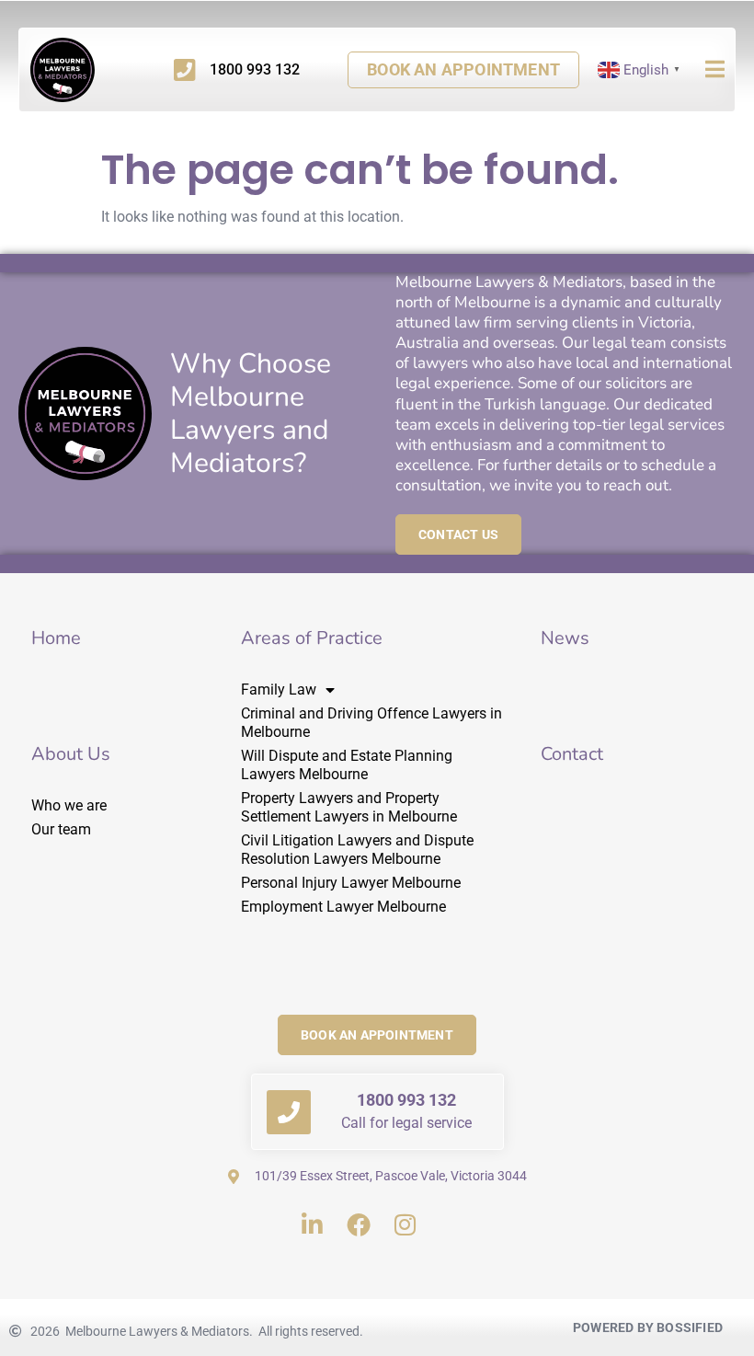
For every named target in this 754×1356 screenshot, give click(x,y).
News (565, 638)
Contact (572, 753)
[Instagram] (405, 1224)
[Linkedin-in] (312, 1224)
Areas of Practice (312, 638)
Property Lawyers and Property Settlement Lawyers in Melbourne (349, 807)
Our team (61, 829)
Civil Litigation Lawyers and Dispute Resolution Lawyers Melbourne (357, 850)
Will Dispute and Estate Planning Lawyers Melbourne (346, 765)
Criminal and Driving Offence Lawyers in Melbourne (371, 723)
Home (56, 638)
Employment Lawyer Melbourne (343, 906)
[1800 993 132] (289, 1112)
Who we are (69, 805)
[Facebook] (359, 1224)
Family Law (278, 689)
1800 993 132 (406, 1099)
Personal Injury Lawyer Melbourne (351, 882)
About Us (70, 753)
